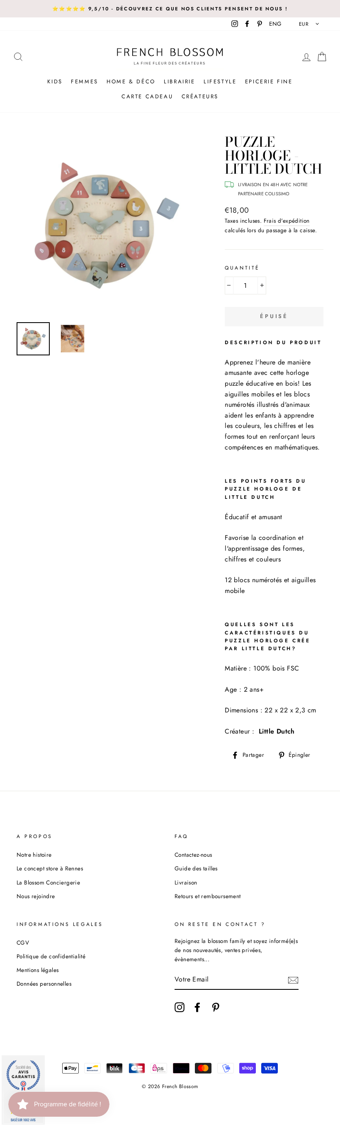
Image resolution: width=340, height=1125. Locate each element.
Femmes (84, 81)
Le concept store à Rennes (50, 868)
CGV (23, 942)
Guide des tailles (196, 868)
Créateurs (200, 96)
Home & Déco (131, 81)
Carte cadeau (147, 96)
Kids (54, 81)
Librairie (179, 81)
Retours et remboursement (208, 896)
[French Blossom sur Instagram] (180, 1007)
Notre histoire (34, 854)
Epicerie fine (269, 81)
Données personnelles (44, 983)
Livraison (186, 882)
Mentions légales (37, 970)
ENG (275, 23)
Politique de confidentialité (51, 956)
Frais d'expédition (287, 220)
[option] (170, 8)
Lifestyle (220, 81)
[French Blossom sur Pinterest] (216, 1007)
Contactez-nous (193, 854)
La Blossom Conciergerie (48, 882)
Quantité (242, 268)
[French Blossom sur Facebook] (197, 1007)
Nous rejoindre (36, 896)
